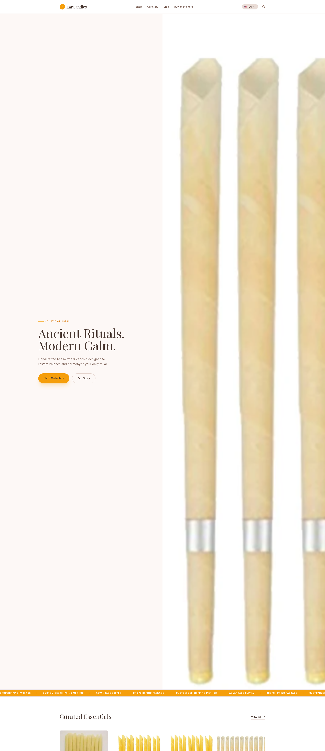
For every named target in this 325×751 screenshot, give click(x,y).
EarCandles (74, 6)
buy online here (183, 6)
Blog (166, 6)
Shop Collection (54, 378)
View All (256, 716)
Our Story (152, 6)
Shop (139, 6)
